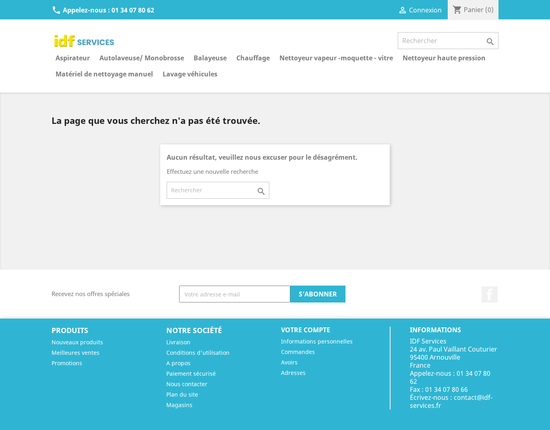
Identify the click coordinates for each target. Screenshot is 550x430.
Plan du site (182, 394)
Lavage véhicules (190, 74)
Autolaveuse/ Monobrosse (141, 57)
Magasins (179, 405)
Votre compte (305, 329)
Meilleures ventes (75, 352)
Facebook (490, 294)
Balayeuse (210, 57)
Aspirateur (73, 57)
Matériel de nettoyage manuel (104, 74)
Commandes (298, 352)
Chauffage (253, 57)
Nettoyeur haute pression (444, 57)
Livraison (178, 342)
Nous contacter (186, 384)
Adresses (293, 373)
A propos (178, 363)
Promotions (67, 363)
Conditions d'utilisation (198, 352)
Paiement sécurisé (191, 373)
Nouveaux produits (77, 342)
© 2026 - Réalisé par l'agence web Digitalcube (275, 420)
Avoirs (289, 362)
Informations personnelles (317, 341)
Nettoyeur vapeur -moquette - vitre (336, 57)
